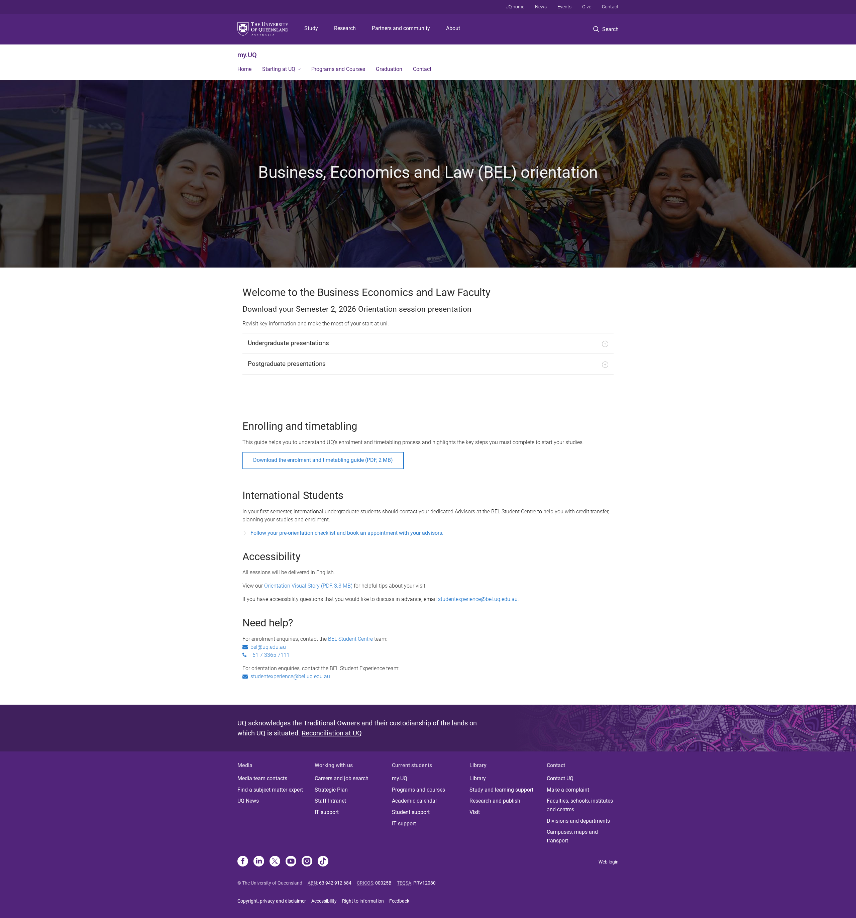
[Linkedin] (258, 861)
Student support (411, 812)
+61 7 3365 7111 (268, 654)
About (453, 28)
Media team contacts (262, 778)
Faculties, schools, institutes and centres (580, 805)
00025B (383, 883)
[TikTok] (323, 861)
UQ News (248, 801)
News (541, 6)
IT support (327, 812)
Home (244, 69)
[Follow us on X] (275, 861)
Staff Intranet (330, 801)
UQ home (515, 6)
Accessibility (324, 901)
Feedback (399, 901)
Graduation (389, 69)
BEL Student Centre (350, 639)
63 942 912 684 (335, 883)
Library (477, 778)
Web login (609, 861)
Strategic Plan (331, 790)
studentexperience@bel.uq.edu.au (478, 599)
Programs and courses (418, 790)
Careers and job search (341, 778)
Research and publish (494, 801)
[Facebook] (242, 861)
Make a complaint (568, 790)
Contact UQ (560, 778)
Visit (474, 812)
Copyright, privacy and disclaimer (271, 901)
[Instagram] (307, 861)
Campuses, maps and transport (572, 836)
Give (586, 6)
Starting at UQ (278, 69)
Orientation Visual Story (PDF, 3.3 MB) (308, 586)
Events (564, 6)
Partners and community (401, 28)
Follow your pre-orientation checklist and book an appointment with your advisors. (347, 533)
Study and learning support (501, 790)
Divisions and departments (578, 821)
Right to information (363, 901)
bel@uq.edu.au (267, 646)
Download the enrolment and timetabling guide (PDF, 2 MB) (323, 460)
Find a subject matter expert (270, 790)
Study (311, 28)
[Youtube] (291, 861)
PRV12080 (424, 883)
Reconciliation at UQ (332, 733)
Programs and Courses (338, 69)
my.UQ (247, 55)
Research (345, 28)
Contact (610, 6)
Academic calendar (414, 801)
